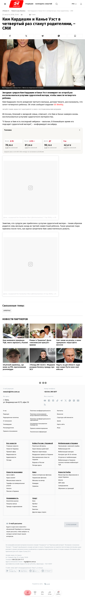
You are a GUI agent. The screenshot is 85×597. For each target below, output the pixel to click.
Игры (58, 427)
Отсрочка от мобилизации (67, 457)
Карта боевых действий (40, 449)
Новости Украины (12, 449)
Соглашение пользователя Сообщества (38, 424)
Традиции (29, 4)
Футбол (34, 504)
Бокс (33, 501)
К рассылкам (71, 524)
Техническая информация (38, 432)
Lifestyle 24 (6, 11)
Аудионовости (11, 457)
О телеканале (7, 421)
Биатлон (35, 509)
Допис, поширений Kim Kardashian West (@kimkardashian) (23, 217)
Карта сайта (61, 424)
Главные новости (12, 446)
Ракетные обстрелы (39, 446)
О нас (5, 410)
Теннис (34, 506)
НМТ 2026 (61, 483)
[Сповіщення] (81, 3)
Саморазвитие (63, 486)
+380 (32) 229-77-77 (18, 559)
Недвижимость (12, 498)
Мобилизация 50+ (64, 449)
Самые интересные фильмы (41, 475)
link (45, 400)
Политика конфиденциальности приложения (40, 419)
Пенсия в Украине (12, 491)
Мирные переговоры (39, 452)
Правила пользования (10, 431)
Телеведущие (7, 424)
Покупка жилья (11, 504)
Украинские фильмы (39, 478)
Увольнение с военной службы (68, 446)
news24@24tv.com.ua (11, 392)
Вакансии (60, 414)
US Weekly (58, 104)
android (11, 571)
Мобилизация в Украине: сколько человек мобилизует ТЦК (68, 462)
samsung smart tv (46, 571)
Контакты (60, 410)
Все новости (11, 443)
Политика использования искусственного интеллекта (39, 414)
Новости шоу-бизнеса (18, 11)
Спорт (34, 498)
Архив (59, 421)
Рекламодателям (8, 427)
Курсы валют (10, 478)
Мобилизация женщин (66, 452)
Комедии (35, 483)
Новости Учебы (64, 472)
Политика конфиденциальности (40, 410)
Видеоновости (11, 454)
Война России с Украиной (42, 443)
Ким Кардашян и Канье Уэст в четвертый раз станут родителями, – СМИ (50, 11)
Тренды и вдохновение (14, 506)
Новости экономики (14, 472)
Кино (34, 472)
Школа (60, 480)
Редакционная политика (11, 417)
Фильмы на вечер (38, 480)
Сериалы (35, 486)
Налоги (8, 488)
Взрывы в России (38, 462)
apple (23, 571)
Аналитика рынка (12, 501)
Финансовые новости (13, 480)
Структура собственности (65, 417)
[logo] (16, 4)
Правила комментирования (39, 428)
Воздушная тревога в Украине (42, 454)
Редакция (6, 414)
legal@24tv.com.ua (30, 561)
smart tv (34, 571)
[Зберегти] (75, 36)
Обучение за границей (66, 488)
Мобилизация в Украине (68, 443)
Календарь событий (43, 4)
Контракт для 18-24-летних (67, 454)
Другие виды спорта (39, 512)
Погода (8, 460)
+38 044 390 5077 (50, 392)
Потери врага (37, 465)
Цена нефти (10, 475)
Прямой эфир (11, 452)
